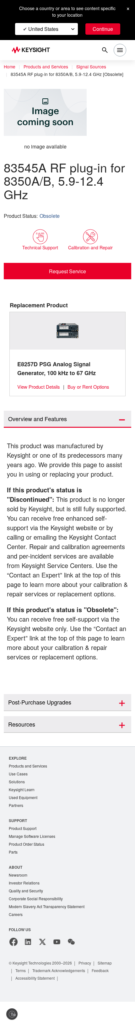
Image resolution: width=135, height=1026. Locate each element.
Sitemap (112, 987)
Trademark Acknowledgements (62, 994)
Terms (21, 994)
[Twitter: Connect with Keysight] (42, 966)
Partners (16, 826)
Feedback (107, 994)
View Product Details (40, 387)
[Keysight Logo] (33, 50)
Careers (16, 938)
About (16, 889)
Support (18, 841)
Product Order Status (28, 866)
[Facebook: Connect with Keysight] (13, 966)
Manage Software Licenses (33, 857)
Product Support (24, 849)
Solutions (17, 801)
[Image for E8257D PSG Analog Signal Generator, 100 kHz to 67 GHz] (68, 331)
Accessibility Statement (37, 1002)
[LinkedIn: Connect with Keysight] (28, 966)
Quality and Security (27, 914)
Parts (13, 874)
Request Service (67, 271)
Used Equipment (24, 818)
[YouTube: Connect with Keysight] (57, 966)
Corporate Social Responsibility (38, 922)
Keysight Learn (22, 810)
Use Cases (19, 793)
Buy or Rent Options (93, 387)
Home (10, 66)
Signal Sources (95, 66)
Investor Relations (25, 905)
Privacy (91, 987)
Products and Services (47, 66)
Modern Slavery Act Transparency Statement (49, 930)
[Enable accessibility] (12, 1014)
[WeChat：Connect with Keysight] (71, 966)
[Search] (105, 50)
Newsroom (19, 897)
